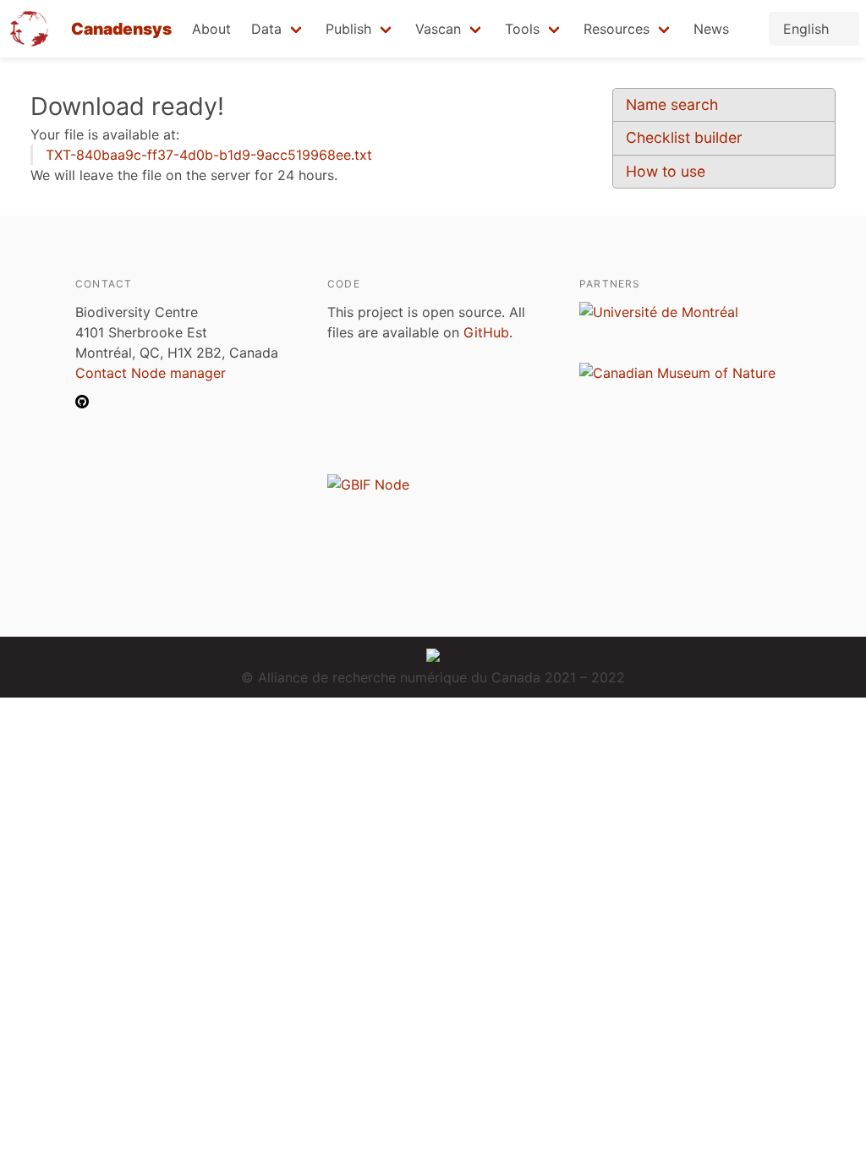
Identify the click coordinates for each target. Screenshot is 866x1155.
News (711, 28)
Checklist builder (684, 137)
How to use (665, 171)
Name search (672, 104)
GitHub (486, 332)
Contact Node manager (150, 372)
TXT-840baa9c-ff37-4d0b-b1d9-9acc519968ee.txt (209, 154)
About (211, 28)
